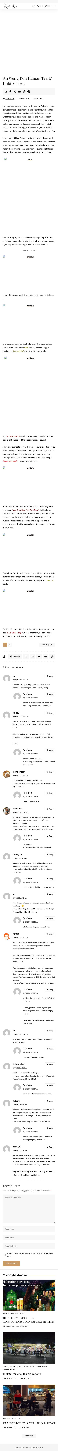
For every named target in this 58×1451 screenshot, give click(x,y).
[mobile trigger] (52, 6)
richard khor (18, 1064)
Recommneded (41, 1366)
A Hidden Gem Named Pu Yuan (41, 983)
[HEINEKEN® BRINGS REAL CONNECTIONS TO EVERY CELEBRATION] (29, 1295)
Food (22, 1313)
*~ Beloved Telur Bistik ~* (39, 1121)
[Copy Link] (24, 91)
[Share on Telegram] (39, 656)
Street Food (9, 1369)
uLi (14, 894)
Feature (14, 1313)
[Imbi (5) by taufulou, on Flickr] (29, 483)
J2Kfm (16, 934)
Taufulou (10, 99)
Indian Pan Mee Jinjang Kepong (22, 1374)
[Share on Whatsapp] (32, 656)
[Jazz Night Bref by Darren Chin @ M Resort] (29, 1400)
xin (14, 1030)
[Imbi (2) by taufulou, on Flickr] (29, 272)
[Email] (19, 91)
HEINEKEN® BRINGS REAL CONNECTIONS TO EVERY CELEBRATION (28, 1319)
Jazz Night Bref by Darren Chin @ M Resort (29, 1423)
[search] (33, 6)
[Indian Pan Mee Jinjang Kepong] (29, 1348)
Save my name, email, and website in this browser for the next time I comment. (30, 1254)
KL (20, 1366)
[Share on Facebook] (10, 91)
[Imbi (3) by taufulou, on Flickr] (29, 321)
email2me (17, 808)
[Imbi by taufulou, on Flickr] (29, 195)
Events (6, 1313)
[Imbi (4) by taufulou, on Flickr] (29, 394)
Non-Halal (27, 1366)
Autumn (16, 1101)
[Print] (28, 91)
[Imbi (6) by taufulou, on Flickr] (29, 550)
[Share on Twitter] (15, 91)
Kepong (13, 1366)
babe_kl (17, 1146)
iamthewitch (19, 771)
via (14, 676)
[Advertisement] (29, 43)
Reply (51, 676)
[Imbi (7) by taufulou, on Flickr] (29, 606)
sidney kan (18, 854)
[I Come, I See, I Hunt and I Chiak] (10, 6)
